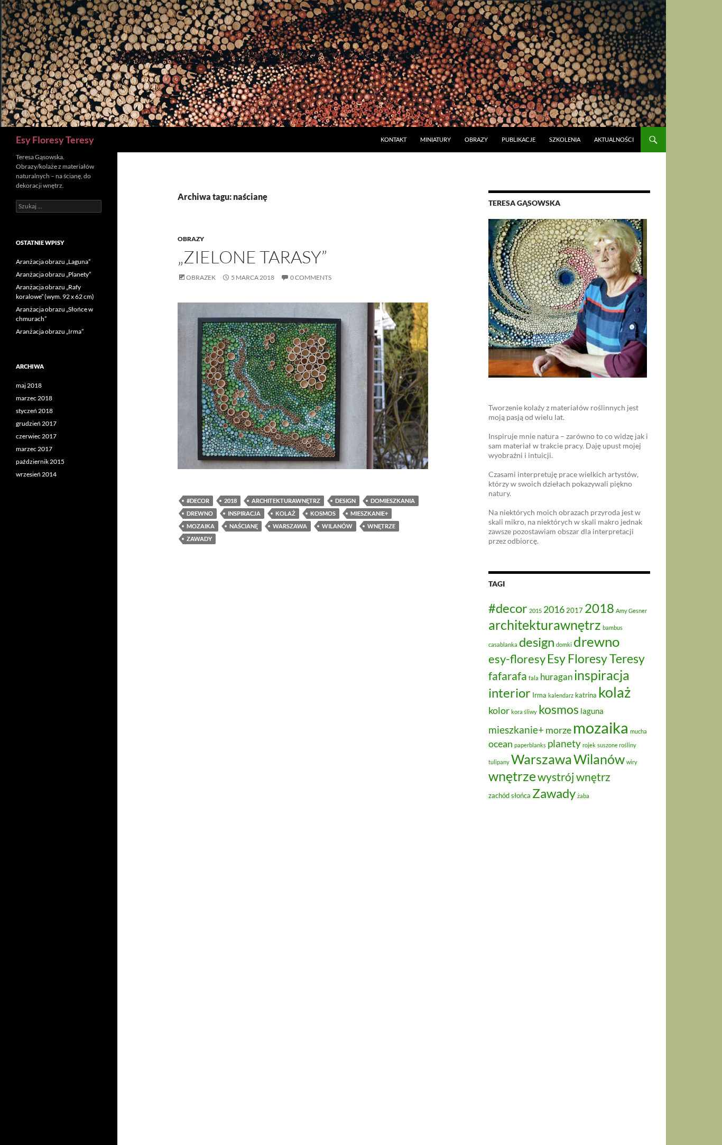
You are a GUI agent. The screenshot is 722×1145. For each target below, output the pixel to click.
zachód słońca (509, 795)
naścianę (243, 526)
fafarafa (507, 676)
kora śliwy (524, 711)
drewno (200, 513)
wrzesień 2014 (36, 474)
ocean (500, 743)
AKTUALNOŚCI (614, 139)
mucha (638, 731)
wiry (631, 761)
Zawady (199, 538)
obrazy (191, 239)
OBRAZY (476, 139)
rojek (589, 744)
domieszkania (393, 500)
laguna (592, 711)
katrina (586, 695)
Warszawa (290, 526)
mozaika (201, 526)
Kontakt (393, 139)
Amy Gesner (631, 610)
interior (509, 692)
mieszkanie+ (369, 513)
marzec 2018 (34, 398)
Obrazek (201, 277)
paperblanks (530, 744)
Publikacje (518, 139)
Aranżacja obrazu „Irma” (50, 331)
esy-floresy (516, 659)
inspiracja (244, 513)
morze (558, 730)
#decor (198, 500)
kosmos (323, 513)
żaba (583, 795)
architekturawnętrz (286, 500)
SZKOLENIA (564, 139)
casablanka (502, 644)
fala (534, 677)
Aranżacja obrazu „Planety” (53, 274)
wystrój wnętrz (574, 777)
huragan (556, 676)
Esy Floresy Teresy (55, 139)
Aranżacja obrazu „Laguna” (53, 261)
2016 (553, 609)
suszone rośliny (616, 744)
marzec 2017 (34, 449)
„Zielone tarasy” (252, 257)
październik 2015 (40, 461)
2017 (574, 610)
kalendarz (560, 695)
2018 (230, 500)
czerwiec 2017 (36, 436)
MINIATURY (435, 139)
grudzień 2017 (36, 423)
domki (564, 644)
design (345, 500)
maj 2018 (29, 385)
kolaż (285, 513)
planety (564, 743)
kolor (499, 710)
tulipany (499, 761)
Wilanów (337, 526)
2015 (535, 610)
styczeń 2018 (34, 411)
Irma (539, 695)
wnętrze (381, 526)
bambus (613, 627)
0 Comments (310, 277)
